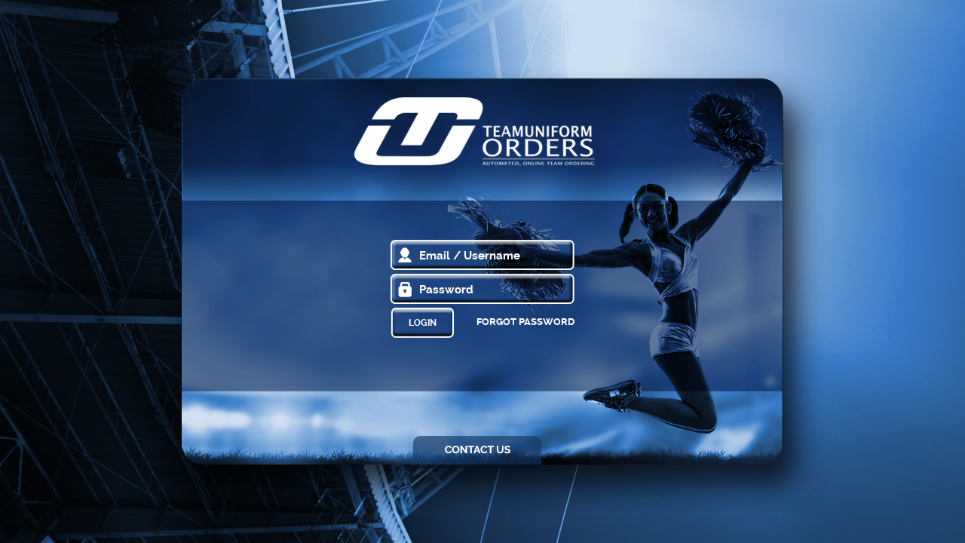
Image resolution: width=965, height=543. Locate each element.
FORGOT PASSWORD (525, 321)
